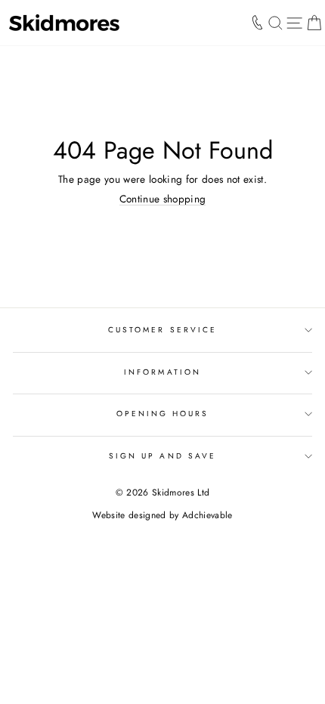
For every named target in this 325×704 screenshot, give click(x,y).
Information (162, 372)
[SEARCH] (275, 23)
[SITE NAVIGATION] (294, 23)
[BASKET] (314, 23)
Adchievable (207, 515)
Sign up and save (162, 456)
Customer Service (162, 329)
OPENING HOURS (162, 413)
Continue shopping (162, 199)
